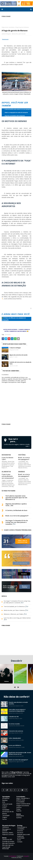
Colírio (4, 808)
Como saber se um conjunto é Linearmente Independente (17, 710)
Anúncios (20, 831)
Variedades (11, 27)
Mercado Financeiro (8, 843)
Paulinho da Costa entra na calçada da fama (20, 363)
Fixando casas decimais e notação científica (18, 703)
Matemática (20, 816)
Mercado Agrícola (7, 845)
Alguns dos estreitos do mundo (18, 355)
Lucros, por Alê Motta (15, 745)
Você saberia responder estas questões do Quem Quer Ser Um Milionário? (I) (16, 497)
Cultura (6, 681)
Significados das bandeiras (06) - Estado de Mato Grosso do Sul (20, 753)
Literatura (5, 827)
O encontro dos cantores (16, 731)
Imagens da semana (22, 805)
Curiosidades (20, 802)
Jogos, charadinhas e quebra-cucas (23, 799)
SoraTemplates (12, 856)
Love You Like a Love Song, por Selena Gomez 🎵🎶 (17, 618)
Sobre (19, 840)
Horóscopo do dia (8, 811)
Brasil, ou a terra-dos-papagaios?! (24, 458)
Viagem (4, 817)
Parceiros (20, 833)
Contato (19, 842)
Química (18, 817)
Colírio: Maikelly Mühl (15, 738)
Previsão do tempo (8, 841)
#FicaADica (5, 798)
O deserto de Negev (15, 347)
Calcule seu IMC (7, 839)
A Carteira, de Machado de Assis (16, 510)
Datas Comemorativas (23, 804)
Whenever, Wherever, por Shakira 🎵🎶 (15, 614)
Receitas (5, 800)
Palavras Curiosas (8, 834)
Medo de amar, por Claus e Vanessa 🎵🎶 (16, 610)
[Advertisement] (17, 22)
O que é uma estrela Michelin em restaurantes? (8, 476)
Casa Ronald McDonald (6, 848)
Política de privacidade (20, 837)
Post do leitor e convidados (22, 828)
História (18, 807)
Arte (3, 802)
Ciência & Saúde (7, 804)
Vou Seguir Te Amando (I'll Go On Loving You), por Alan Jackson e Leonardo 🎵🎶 (17, 522)
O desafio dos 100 (13, 716)
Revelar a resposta (24, 586)
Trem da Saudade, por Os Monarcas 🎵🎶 (16, 606)
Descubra (24, 574)
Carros (4, 819)
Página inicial (5, 27)
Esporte (20, 681)
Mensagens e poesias (6, 830)
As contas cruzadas (14, 724)
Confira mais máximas (21, 563)
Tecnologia (5, 815)
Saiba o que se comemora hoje (22, 541)
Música (4, 813)
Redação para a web (23, 834)
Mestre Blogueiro (7, 34)
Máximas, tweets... (8, 833)
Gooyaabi (26, 856)
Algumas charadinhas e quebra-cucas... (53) (16, 505)
